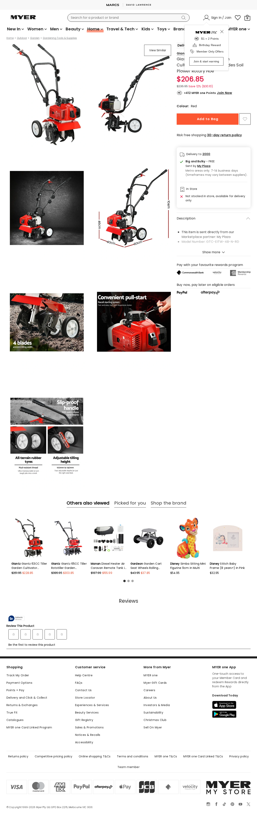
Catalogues (14, 720)
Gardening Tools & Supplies (60, 38)
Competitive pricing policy (53, 756)
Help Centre (84, 675)
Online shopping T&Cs (94, 756)
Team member (128, 767)
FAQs (79, 683)
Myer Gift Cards (155, 683)
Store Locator (85, 698)
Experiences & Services (92, 705)
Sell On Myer (153, 727)
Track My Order (17, 675)
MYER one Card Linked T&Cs (203, 756)
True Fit (11, 713)
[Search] (184, 18)
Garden (35, 38)
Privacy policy (239, 756)
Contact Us (83, 690)
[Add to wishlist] (245, 119)
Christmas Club (155, 720)
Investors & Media (157, 705)
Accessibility (84, 742)
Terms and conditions (132, 756)
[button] (216, 166)
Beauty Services (87, 713)
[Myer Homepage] (23, 20)
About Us (150, 698)
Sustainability (153, 713)
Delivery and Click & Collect (26, 698)
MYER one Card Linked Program (29, 727)
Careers (149, 690)
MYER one (151, 675)
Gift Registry (84, 720)
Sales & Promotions (89, 727)
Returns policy (18, 756)
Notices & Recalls (87, 735)
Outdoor (22, 38)
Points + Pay (15, 690)
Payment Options (19, 683)
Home (10, 38)
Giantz (182, 53)
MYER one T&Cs (166, 756)
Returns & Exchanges (22, 705)
